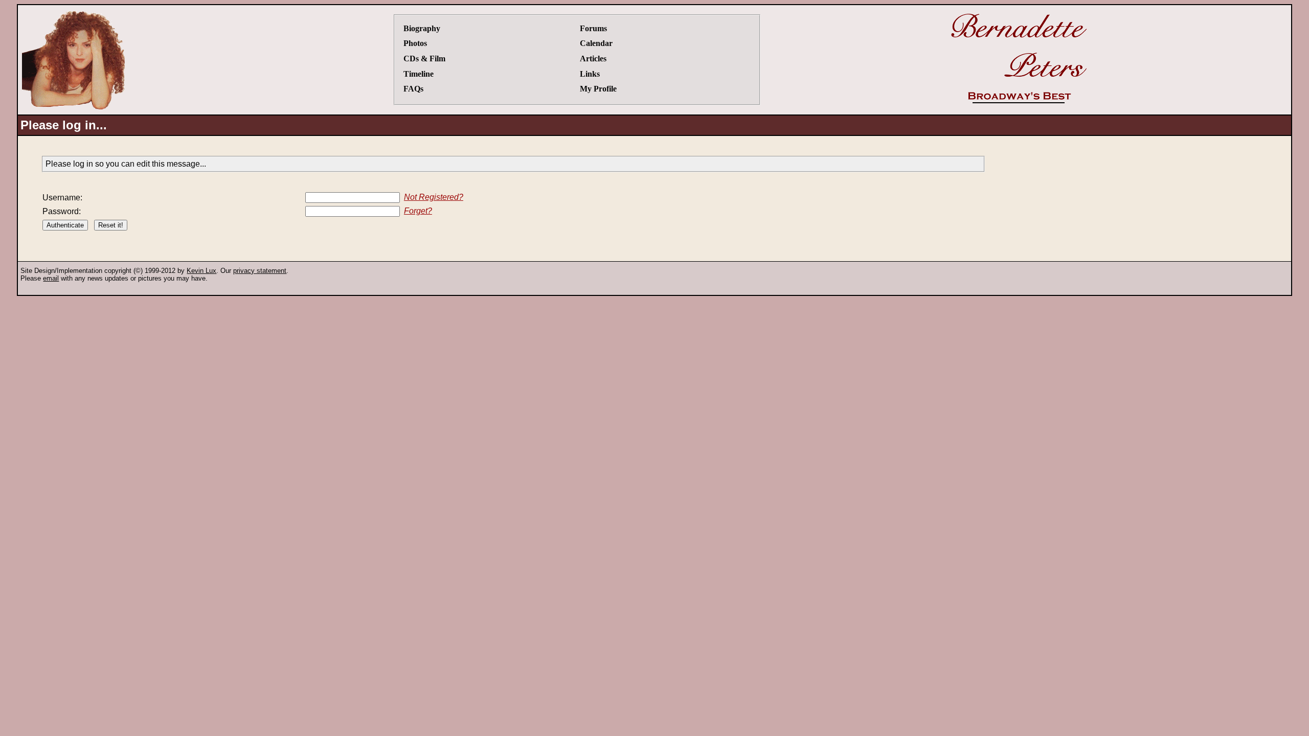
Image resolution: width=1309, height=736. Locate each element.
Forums (593, 28)
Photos (415, 43)
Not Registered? (433, 197)
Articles (593, 58)
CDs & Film (424, 58)
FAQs (413, 88)
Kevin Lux (201, 270)
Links (590, 74)
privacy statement (259, 270)
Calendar (596, 43)
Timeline (418, 74)
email (51, 278)
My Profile (598, 88)
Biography (421, 28)
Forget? (418, 210)
